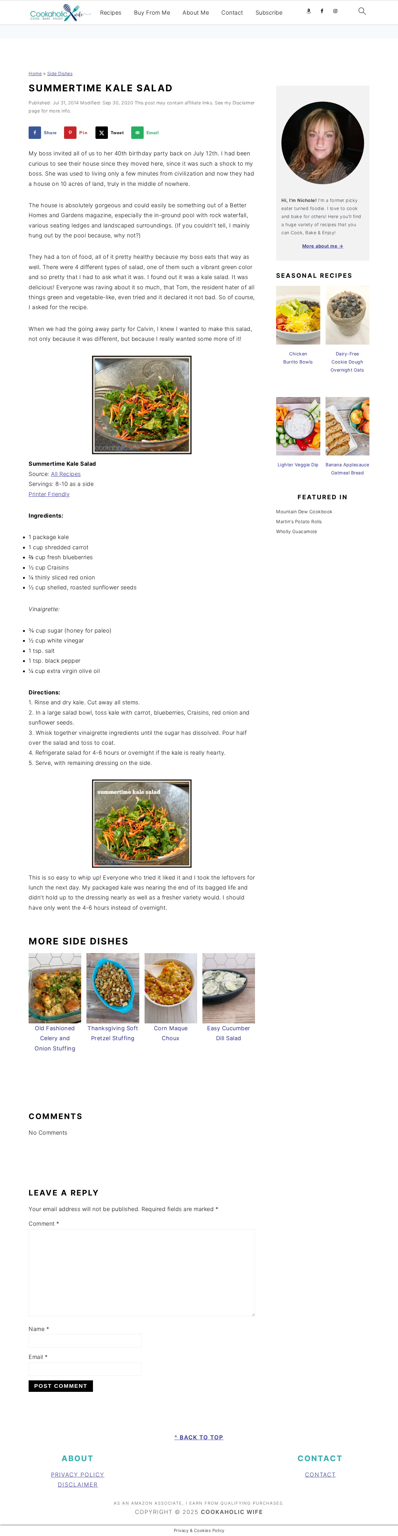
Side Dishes (60, 73)
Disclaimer (78, 1484)
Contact (232, 12)
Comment (44, 1223)
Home (35, 73)
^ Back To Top (199, 1437)
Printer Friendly (49, 494)
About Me (196, 12)
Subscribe (269, 12)
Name (39, 1329)
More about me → (323, 246)
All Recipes (66, 474)
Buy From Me (152, 12)
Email (38, 1357)
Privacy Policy (77, 1474)
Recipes (111, 12)
